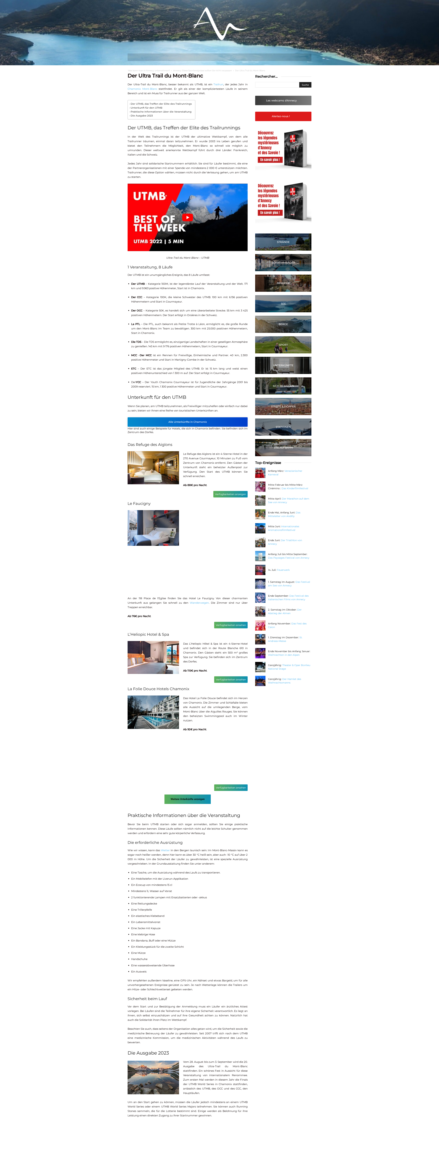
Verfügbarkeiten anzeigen (230, 494)
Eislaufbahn (283, 447)
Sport (283, 344)
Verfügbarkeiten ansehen (231, 625)
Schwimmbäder (283, 262)
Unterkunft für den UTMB (146, 107)
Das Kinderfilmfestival (295, 488)
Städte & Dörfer (283, 406)
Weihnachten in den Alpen (284, 654)
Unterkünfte (283, 365)
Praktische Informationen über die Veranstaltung (161, 111)
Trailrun (218, 84)
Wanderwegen (199, 602)
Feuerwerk (283, 569)
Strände (283, 242)
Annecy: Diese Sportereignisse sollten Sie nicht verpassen (202, 70)
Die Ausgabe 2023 (142, 115)
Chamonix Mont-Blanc (142, 88)
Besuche (283, 283)
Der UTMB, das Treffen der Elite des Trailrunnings (161, 103)
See (283, 303)
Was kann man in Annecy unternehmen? (149, 70)
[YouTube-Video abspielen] (188, 217)
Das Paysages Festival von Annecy (288, 557)
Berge (283, 324)
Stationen (283, 427)
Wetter (165, 850)
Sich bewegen (283, 385)
